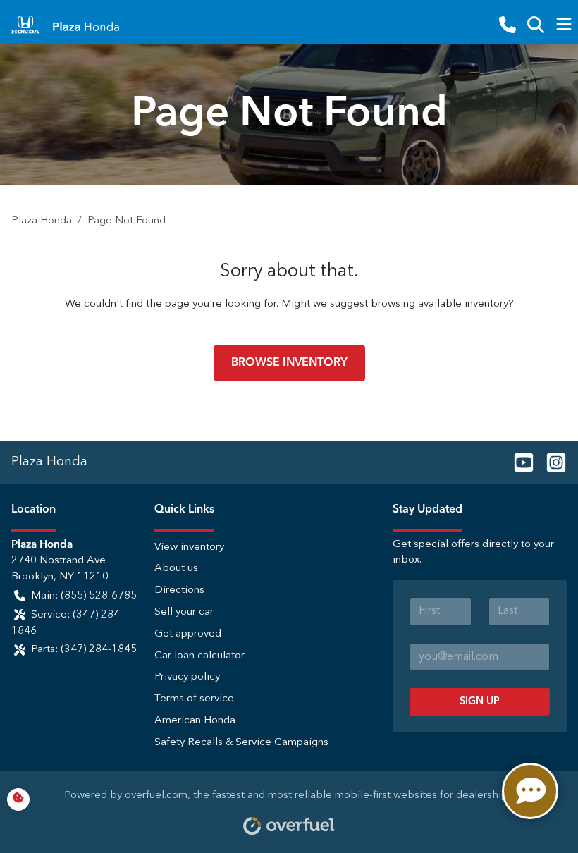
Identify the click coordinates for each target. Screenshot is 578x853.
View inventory (189, 547)
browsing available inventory (439, 304)
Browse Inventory (289, 363)
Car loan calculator (199, 656)
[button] (507, 25)
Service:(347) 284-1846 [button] (67, 623)
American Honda (194, 721)
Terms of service (194, 699)
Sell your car (184, 612)
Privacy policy (187, 677)
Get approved (187, 634)
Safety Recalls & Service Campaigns (241, 742)
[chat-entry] (530, 791)
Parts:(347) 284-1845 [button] (84, 649)
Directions (179, 590)
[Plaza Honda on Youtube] (518, 462)
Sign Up (480, 701)
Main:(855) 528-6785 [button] (84, 596)
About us (176, 568)
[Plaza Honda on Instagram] (550, 462)
